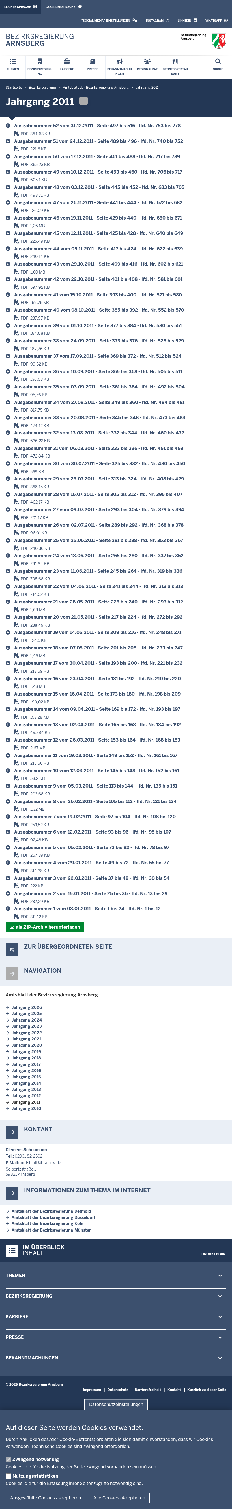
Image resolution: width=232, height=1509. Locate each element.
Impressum (92, 1390)
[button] (109, 21)
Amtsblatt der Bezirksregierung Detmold (51, 1211)
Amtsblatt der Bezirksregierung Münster (51, 1230)
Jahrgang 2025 (27, 1013)
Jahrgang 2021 (26, 1039)
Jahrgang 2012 (26, 1095)
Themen (15, 1275)
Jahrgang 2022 (27, 1032)
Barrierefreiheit (148, 1390)
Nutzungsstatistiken (35, 1476)
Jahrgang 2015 (26, 1076)
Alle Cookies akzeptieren (119, 1498)
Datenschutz (118, 1390)
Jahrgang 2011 (26, 1102)
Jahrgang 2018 (26, 1057)
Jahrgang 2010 (26, 1108)
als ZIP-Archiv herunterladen (48, 927)
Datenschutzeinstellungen (116, 1404)
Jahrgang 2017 (26, 1064)
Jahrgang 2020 (27, 1045)
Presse (15, 1337)
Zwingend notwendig (35, 1459)
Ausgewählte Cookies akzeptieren (45, 1498)
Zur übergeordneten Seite (68, 946)
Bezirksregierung (29, 1296)
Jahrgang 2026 (27, 1007)
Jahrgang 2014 (26, 1083)
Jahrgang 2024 (27, 1020)
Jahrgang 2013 (26, 1089)
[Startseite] (203, 41)
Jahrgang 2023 (27, 1026)
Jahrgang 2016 (26, 1070)
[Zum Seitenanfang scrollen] (220, 1498)
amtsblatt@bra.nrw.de (40, 1162)
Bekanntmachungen (32, 1358)
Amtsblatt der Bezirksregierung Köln (47, 1223)
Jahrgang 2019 (26, 1051)
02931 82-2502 (28, 1156)
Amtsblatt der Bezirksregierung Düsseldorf (54, 1217)
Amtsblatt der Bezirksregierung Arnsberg (52, 995)
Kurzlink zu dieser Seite (206, 1390)
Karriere (17, 1317)
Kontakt (174, 1390)
